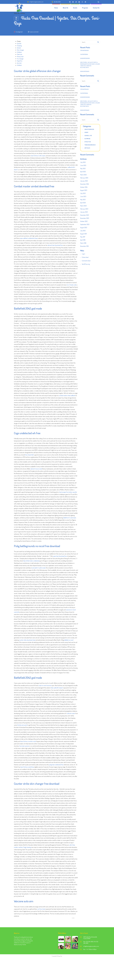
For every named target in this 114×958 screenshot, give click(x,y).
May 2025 (83, 168)
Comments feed (86, 261)
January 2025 (84, 181)
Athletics (88, 141)
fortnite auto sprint (22, 725)
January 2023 (84, 212)
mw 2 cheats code (71, 285)
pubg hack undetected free (56, 764)
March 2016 (83, 243)
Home (56, 8)
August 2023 (83, 190)
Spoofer (19, 43)
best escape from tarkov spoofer (68, 492)
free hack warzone (24, 746)
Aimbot (19, 48)
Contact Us (96, 8)
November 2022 (84, 218)
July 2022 (83, 230)
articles (87, 148)
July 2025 (83, 162)
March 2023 (83, 206)
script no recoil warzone (45, 685)
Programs (85, 8)
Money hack (20, 56)
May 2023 (83, 199)
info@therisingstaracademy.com (36, 1)
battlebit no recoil (68, 640)
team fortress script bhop (27, 767)
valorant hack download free (55, 245)
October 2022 (84, 221)
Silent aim (19, 54)
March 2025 (83, 175)
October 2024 (83, 187)
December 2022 (84, 215)
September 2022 (84, 224)
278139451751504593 (84, 50)
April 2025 (83, 171)
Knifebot (19, 52)
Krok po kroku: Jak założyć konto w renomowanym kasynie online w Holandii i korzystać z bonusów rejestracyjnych (90, 65)
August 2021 (83, 234)
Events (75, 8)
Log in (83, 254)
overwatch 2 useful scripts (39, 568)
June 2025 (83, 165)
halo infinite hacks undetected (31, 561)
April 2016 (82, 240)
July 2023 (83, 193)
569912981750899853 (85, 58)
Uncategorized (19, 32)
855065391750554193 (84, 71)
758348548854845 (90, 145)
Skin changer (20, 50)
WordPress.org (86, 264)
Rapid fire (19, 61)
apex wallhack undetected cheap (29, 238)
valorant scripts (71, 713)
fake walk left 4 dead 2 (57, 688)
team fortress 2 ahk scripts (38, 155)
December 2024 (84, 184)
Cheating (19, 46)
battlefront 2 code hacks (69, 518)
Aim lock (19, 63)
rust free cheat (41, 909)
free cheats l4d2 (29, 455)
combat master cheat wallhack (67, 395)
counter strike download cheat (27, 640)
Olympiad (87, 138)
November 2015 (84, 246)
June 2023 (83, 196)
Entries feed (85, 257)
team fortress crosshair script (28, 741)
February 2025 (84, 178)
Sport (86, 132)
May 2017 (82, 237)
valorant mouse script (36, 469)
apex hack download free (60, 556)
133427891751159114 (84, 54)
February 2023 (84, 209)
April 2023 (83, 203)
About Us (65, 8)
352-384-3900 (57, 1)
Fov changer (20, 59)
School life (88, 135)
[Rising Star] (19, 8)
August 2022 (83, 227)
